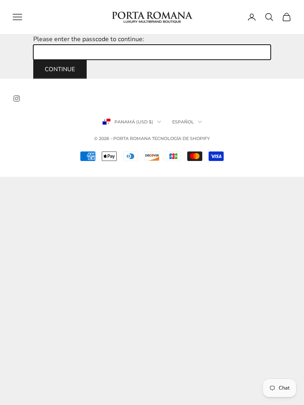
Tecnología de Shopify (181, 138)
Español (183, 122)
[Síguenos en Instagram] (17, 98)
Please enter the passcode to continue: (88, 39)
